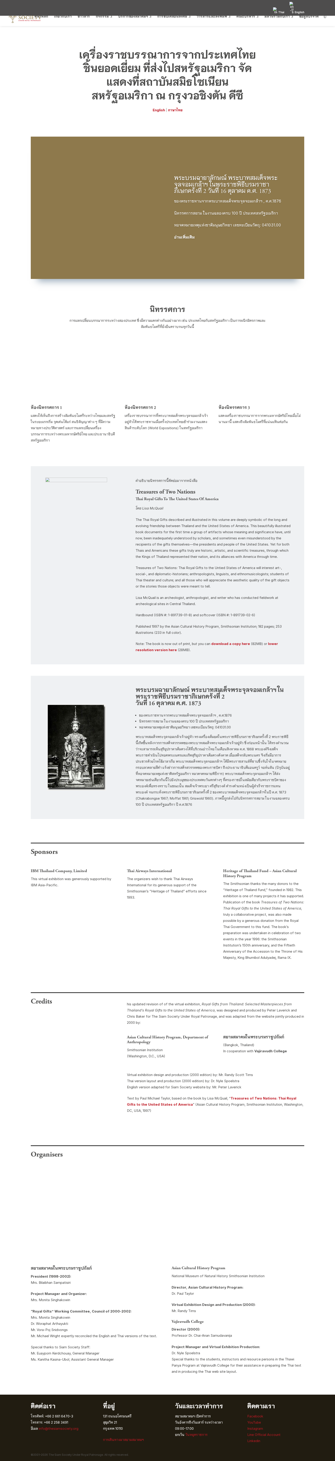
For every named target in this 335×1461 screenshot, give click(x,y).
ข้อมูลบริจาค (309, 16)
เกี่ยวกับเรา (63, 16)
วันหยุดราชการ (196, 1434)
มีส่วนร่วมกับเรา (277, 16)
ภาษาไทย (175, 110)
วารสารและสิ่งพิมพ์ (211, 16)
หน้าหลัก (41, 16)
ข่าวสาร (83, 16)
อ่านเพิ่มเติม (184, 237)
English (159, 110)
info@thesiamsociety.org (58, 1428)
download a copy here (230, 644)
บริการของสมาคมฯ (133, 16)
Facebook (255, 1416)
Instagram (255, 1428)
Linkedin (253, 1441)
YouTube (254, 1422)
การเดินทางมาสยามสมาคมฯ (123, 1440)
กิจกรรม (102, 16)
